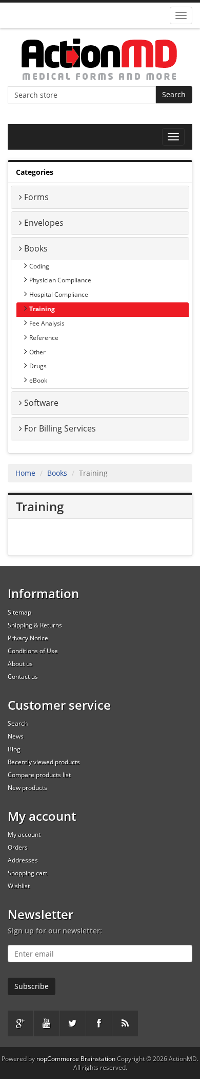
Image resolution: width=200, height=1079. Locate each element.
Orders (18, 847)
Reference (43, 337)
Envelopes (44, 222)
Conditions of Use (33, 650)
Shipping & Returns (35, 625)
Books (36, 248)
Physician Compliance (60, 280)
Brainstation (99, 1058)
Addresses (23, 860)
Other (37, 352)
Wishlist (19, 886)
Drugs (38, 366)
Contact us (23, 676)
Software (41, 402)
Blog (14, 749)
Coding (39, 266)
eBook (38, 380)
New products (27, 787)
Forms (36, 197)
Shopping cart (27, 873)
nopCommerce (57, 1058)
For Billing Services (60, 428)
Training (42, 308)
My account (24, 834)
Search (174, 94)
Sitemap (19, 612)
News (16, 736)
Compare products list (39, 774)
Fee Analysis (47, 323)
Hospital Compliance (58, 294)
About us (20, 663)
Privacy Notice (28, 638)
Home (25, 473)
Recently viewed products (44, 762)
